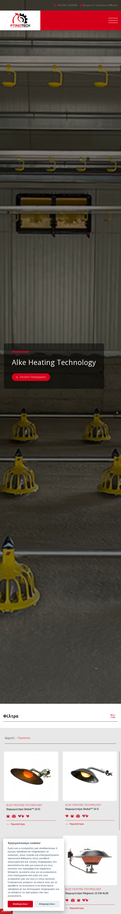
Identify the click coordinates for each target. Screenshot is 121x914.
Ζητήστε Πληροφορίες (33, 377)
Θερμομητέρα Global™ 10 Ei (31, 791)
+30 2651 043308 (67, 5)
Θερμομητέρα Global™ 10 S (89, 791)
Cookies (6, 911)
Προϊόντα (24, 738)
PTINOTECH (20, 20)
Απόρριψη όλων (47, 904)
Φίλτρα (10, 716)
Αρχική (9, 738)
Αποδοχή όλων (20, 904)
